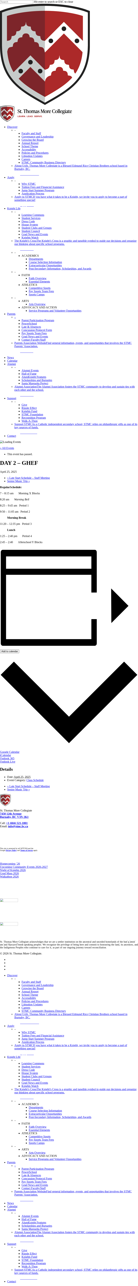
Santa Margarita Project (35, 1229)
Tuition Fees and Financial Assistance (43, 1035)
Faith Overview (38, 1126)
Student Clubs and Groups (37, 1076)
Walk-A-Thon (30, 1266)
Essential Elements (39, 1130)
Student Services (31, 1066)
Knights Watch (30, 1086)
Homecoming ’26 (10, 863)
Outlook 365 (7, 758)
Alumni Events (30, 1216)
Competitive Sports (39, 1136)
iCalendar (5, 755)
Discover (12, 975)
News (10, 1203)
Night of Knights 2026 (13, 870)
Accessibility (29, 998)
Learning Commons (33, 1063)
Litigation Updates (32, 1004)
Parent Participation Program (38, 1168)
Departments (36, 1107)
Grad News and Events (35, 1082)
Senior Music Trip (18, 481)
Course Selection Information (45, 1110)
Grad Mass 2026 (9, 873)
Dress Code (28, 1069)
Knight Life (13, 1056)
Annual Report (30, 991)
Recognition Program (34, 1263)
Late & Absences (31, 1175)
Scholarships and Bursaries (37, 1225)
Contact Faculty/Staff (34, 1188)
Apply (10, 1025)
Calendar (12, 1206)
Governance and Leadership (38, 985)
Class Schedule (35, 780)
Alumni (11, 1209)
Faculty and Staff (31, 981)
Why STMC (29, 1032)
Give (24, 1250)
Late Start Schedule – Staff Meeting (28, 477)
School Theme (30, 994)
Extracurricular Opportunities (45, 1113)
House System (30, 1073)
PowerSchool (29, 1172)
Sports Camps (37, 1142)
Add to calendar (9, 651)
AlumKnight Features (34, 1222)
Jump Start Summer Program (38, 1038)
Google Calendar (9, 751)
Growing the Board (33, 988)
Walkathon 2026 (9, 876)
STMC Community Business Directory (44, 1010)
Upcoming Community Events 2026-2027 (24, 866)
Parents (11, 1162)
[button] (31, 174)
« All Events (7, 448)
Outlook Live (7, 761)
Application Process (33, 1042)
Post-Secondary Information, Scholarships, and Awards (60, 1117)
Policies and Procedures (35, 1001)
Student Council (31, 1079)
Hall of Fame (29, 1219)
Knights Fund (29, 1256)
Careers (26, 1007)
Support (11, 1243)
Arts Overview (37, 1152)
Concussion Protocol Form (37, 1178)
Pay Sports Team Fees (41, 1139)
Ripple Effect (29, 1253)
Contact (11, 1281)
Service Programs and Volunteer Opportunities (55, 1159)
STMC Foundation (32, 1260)
